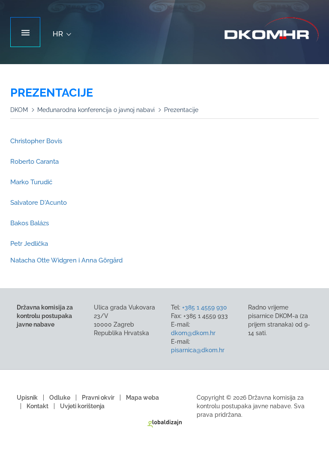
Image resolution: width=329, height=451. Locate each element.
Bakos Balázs (29, 223)
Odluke (59, 397)
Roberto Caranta (34, 161)
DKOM (19, 109)
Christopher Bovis (36, 141)
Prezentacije (181, 109)
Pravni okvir (98, 397)
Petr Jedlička (29, 244)
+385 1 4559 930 (204, 307)
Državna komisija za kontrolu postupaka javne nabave (271, 30)
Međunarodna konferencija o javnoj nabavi (96, 109)
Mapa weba (142, 397)
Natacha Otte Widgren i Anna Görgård (66, 260)
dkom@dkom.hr (193, 333)
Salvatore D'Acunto (38, 202)
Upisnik (27, 397)
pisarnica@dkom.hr (197, 350)
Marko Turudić (31, 182)
